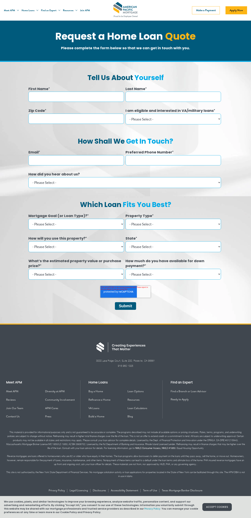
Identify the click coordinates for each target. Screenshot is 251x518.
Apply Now (236, 10)
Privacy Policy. (152, 508)
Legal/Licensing (79, 490)
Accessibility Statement (125, 490)
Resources (68, 10)
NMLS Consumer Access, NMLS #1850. (155, 448)
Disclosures (100, 490)
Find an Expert (49, 10)
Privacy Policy (57, 490)
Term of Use (150, 490)
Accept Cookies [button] (217, 507)
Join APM (85, 10)
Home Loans (28, 10)
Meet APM (10, 10)
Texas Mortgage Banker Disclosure (182, 490)
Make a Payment (206, 10)
